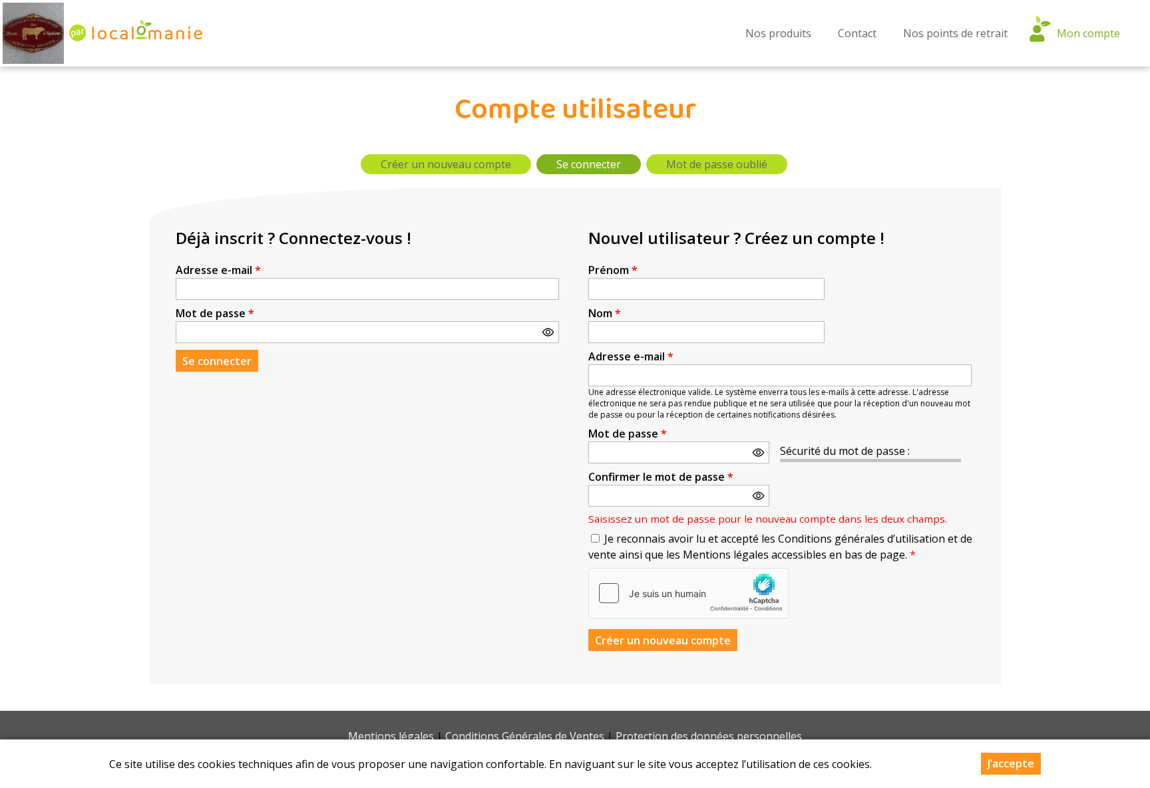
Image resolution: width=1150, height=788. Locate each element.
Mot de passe (215, 313)
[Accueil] (33, 33)
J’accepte (1011, 763)
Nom (604, 313)
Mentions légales (391, 736)
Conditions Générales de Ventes (524, 736)
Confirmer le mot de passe (660, 476)
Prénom (613, 270)
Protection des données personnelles (709, 736)
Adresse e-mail (218, 270)
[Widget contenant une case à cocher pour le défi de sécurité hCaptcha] (688, 593)
